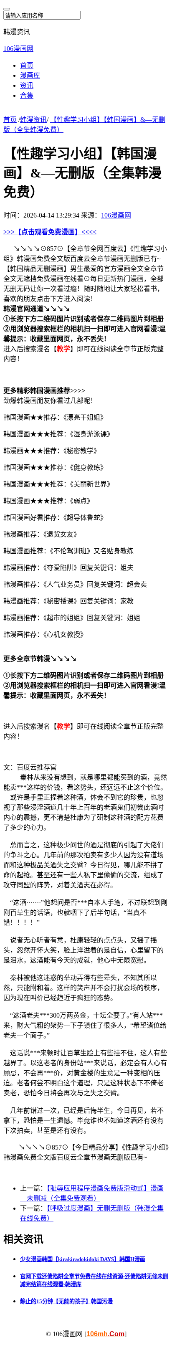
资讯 (26, 85)
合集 (26, 95)
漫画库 (30, 75)
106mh (105, 1333)
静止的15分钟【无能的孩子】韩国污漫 (66, 1301)
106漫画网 (18, 48)
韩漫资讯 (33, 119)
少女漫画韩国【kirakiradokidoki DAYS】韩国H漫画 (82, 1259)
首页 (26, 65)
